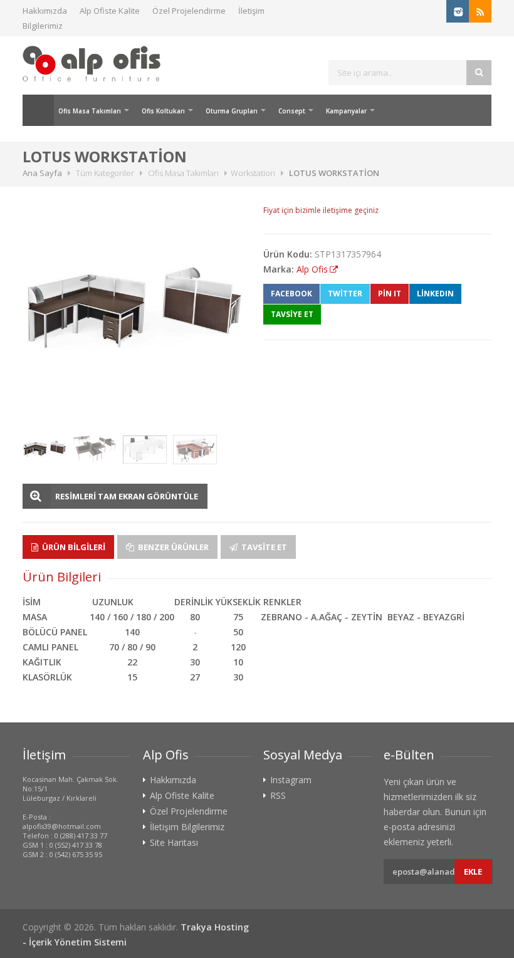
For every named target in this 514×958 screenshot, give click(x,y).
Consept (291, 111)
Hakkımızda (45, 10)
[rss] (480, 11)
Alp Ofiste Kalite (110, 10)
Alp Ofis (312, 269)
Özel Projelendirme (189, 10)
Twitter (345, 293)
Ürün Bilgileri (72, 547)
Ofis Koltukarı (163, 111)
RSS (278, 795)
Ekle (473, 871)
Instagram (291, 780)
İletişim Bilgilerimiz (187, 827)
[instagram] (457, 11)
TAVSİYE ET (292, 314)
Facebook (291, 293)
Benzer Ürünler (172, 547)
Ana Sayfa (38, 110)
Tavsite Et (263, 547)
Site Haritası (174, 842)
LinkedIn (435, 293)
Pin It (389, 293)
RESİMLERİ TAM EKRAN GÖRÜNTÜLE (126, 496)
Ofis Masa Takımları (89, 111)
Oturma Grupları (232, 111)
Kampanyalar (346, 111)
